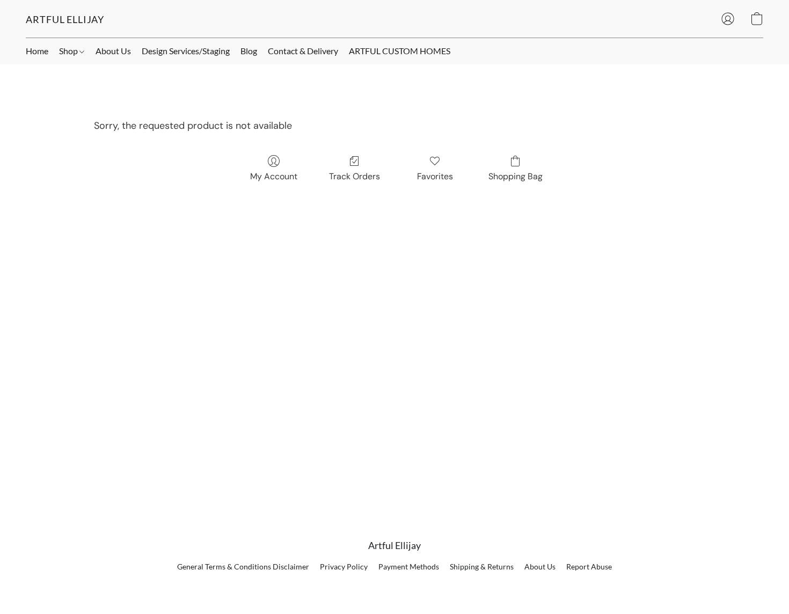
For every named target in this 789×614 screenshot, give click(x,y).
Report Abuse (589, 566)
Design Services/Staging (186, 51)
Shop (69, 51)
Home (37, 51)
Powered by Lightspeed (395, 585)
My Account (273, 176)
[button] (65, 18)
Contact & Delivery (303, 51)
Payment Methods (408, 566)
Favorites (435, 176)
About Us (113, 51)
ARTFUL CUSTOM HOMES (399, 51)
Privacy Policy (344, 566)
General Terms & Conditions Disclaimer (243, 566)
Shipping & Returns (482, 566)
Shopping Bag (515, 176)
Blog (248, 51)
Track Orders (354, 176)
